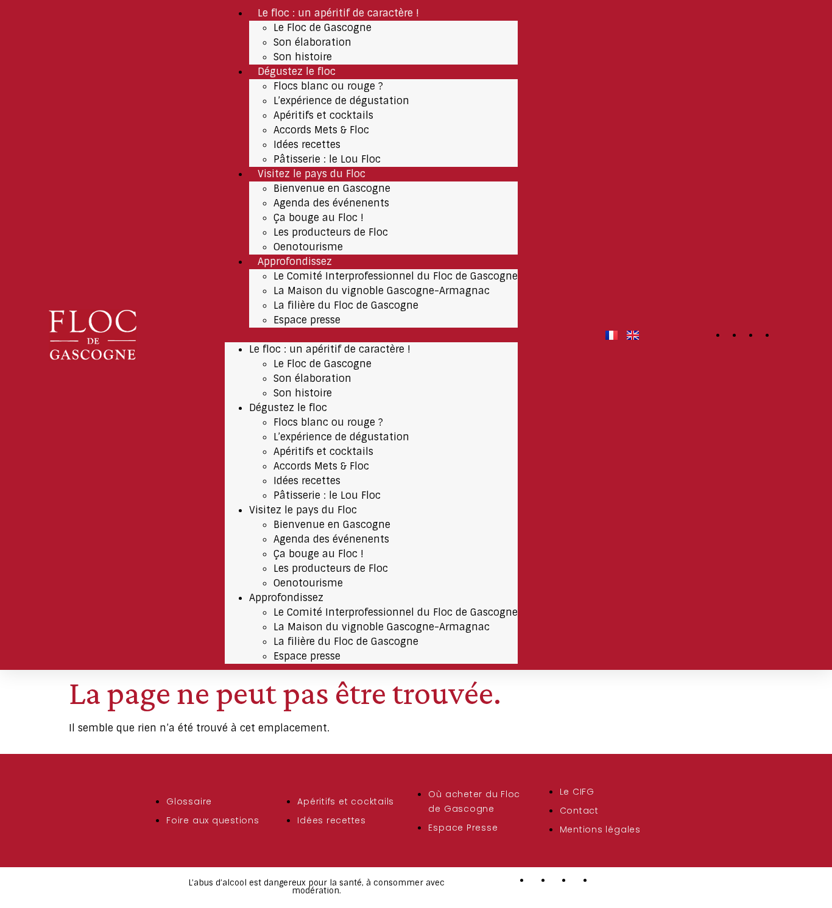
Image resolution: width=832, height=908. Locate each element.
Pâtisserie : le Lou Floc (327, 159)
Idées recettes (306, 144)
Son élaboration (312, 42)
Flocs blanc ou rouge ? (328, 86)
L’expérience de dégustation (341, 100)
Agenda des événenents (331, 203)
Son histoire (302, 57)
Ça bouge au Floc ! (318, 217)
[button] (371, 335)
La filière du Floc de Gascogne (345, 305)
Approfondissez (295, 261)
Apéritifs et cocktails (323, 115)
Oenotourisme (308, 247)
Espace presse (306, 320)
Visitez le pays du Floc (311, 173)
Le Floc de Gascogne (322, 27)
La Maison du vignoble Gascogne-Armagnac (381, 290)
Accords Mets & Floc (321, 130)
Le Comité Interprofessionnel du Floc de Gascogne (395, 276)
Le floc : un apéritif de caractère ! (338, 13)
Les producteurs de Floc (330, 232)
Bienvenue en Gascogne (331, 188)
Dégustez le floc (297, 71)
